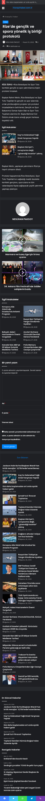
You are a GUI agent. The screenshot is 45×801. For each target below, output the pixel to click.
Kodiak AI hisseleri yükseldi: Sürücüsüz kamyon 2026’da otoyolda (20, 627)
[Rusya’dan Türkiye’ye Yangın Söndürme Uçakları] (33, 311)
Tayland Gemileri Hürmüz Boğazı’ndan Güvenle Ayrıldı (29, 510)
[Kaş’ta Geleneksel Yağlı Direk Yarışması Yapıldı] (9, 138)
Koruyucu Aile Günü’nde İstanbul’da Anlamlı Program (11, 310)
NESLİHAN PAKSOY (22, 219)
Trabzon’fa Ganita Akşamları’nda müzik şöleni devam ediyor (27, 657)
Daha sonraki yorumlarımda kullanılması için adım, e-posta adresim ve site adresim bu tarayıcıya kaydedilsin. (21, 435)
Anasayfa (8, 17)
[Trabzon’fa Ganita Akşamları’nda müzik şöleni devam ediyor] (9, 658)
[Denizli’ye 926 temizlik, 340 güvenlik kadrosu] (9, 679)
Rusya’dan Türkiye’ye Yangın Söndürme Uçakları (33, 321)
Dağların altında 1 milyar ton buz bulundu (29, 535)
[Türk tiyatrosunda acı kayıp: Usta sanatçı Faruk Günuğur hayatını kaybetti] (9, 599)
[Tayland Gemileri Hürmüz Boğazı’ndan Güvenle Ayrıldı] (9, 510)
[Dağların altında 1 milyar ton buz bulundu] (9, 537)
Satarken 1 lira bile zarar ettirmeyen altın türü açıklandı (29, 586)
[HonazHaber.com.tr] (22, 7)
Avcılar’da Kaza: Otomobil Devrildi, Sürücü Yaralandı (32, 334)
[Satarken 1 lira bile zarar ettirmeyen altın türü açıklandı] (9, 586)
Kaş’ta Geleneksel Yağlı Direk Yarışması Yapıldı (29, 476)
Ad (4, 403)
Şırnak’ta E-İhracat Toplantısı (27, 497)
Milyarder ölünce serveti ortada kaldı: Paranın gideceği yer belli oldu (20, 646)
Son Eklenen (22, 457)
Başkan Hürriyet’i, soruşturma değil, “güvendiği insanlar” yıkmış (30, 150)
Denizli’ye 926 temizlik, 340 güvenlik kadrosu (28, 677)
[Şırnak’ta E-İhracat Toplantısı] (9, 499)
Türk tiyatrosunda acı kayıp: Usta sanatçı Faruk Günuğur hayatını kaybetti (30, 598)
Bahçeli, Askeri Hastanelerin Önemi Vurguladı (11, 334)
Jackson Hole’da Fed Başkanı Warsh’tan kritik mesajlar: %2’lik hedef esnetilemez (21, 467)
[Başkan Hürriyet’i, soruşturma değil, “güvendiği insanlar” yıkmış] (9, 150)
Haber (15, 17)
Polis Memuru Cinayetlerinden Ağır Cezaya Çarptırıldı (33, 347)
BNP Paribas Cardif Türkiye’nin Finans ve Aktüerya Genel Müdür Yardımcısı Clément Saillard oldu (28, 571)
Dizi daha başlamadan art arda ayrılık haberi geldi (25, 2)
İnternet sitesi (7, 422)
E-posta (6, 413)
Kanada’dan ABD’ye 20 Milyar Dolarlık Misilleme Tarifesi (11, 347)
